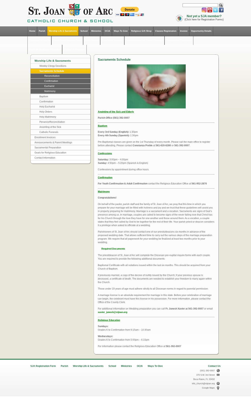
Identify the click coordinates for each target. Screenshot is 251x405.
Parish (42, 31)
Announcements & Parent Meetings (144, 40)
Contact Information (74, 49)
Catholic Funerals (48, 132)
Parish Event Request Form (67, 40)
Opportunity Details (201, 31)
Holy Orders (45, 111)
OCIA (107, 31)
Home (32, 31)
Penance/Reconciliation (52, 122)
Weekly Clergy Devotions (52, 66)
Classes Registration (165, 31)
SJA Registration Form (43, 366)
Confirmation (51, 81)
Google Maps (208, 388)
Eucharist (49, 86)
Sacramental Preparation (179, 40)
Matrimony (49, 91)
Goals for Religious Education (44, 49)
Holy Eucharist (47, 106)
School (84, 31)
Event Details (91, 40)
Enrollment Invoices (112, 40)
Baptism (43, 96)
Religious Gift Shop (141, 31)
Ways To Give (121, 31)
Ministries (96, 31)
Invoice (183, 31)
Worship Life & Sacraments (63, 31)
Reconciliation (52, 76)
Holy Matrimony (47, 116)
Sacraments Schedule (51, 71)
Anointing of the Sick (50, 127)
